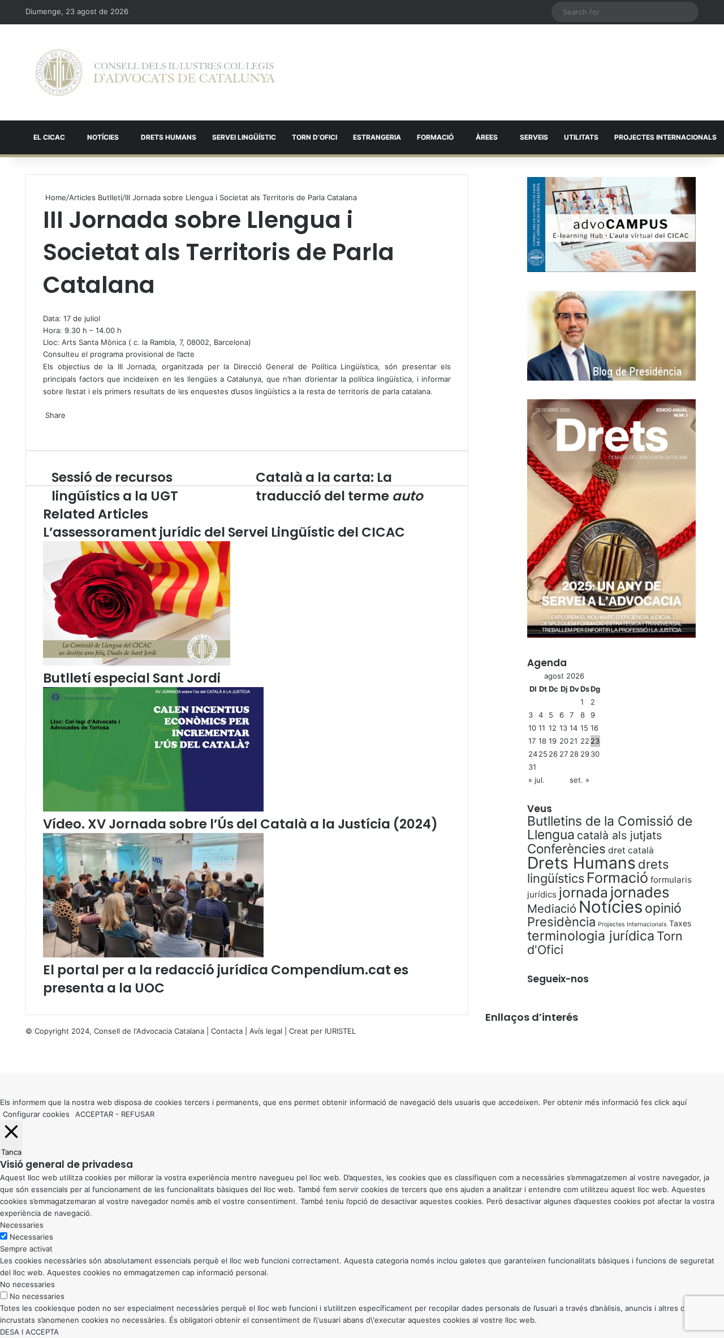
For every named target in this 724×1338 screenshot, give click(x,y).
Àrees (487, 137)
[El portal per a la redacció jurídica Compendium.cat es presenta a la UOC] (153, 954)
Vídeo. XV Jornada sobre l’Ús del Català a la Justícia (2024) (240, 824)
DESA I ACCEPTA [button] (29, 1331)
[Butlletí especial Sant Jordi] (136, 662)
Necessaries (31, 1236)
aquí (679, 1102)
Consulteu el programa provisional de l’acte (119, 354)
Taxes (680, 923)
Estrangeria (377, 137)
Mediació (551, 908)
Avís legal (265, 1030)
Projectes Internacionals (632, 924)
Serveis (534, 137)
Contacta (227, 1030)
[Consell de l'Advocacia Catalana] (155, 72)
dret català (631, 850)
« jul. (536, 779)
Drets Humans (168, 137)
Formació (435, 137)
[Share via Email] (51, 426)
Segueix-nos (558, 979)
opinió (663, 908)
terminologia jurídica (590, 936)
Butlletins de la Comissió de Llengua (609, 828)
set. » (579, 779)
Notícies (103, 137)
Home (54, 197)
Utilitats (581, 137)
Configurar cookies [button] (36, 1114)
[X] (44, 306)
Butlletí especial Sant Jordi (132, 678)
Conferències (566, 848)
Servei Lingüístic (244, 137)
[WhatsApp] (46, 306)
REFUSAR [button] (137, 1114)
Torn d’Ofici (314, 137)
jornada (583, 892)
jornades (639, 892)
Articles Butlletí (95, 197)
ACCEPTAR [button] (94, 1114)
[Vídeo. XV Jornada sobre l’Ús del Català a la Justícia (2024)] (153, 808)
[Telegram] (49, 426)
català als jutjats (619, 835)
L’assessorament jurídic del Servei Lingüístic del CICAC (224, 532)
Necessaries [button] (22, 1224)
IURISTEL (340, 1030)
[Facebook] (1, 1054)
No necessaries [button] (27, 1284)
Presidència (561, 921)
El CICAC (49, 137)
